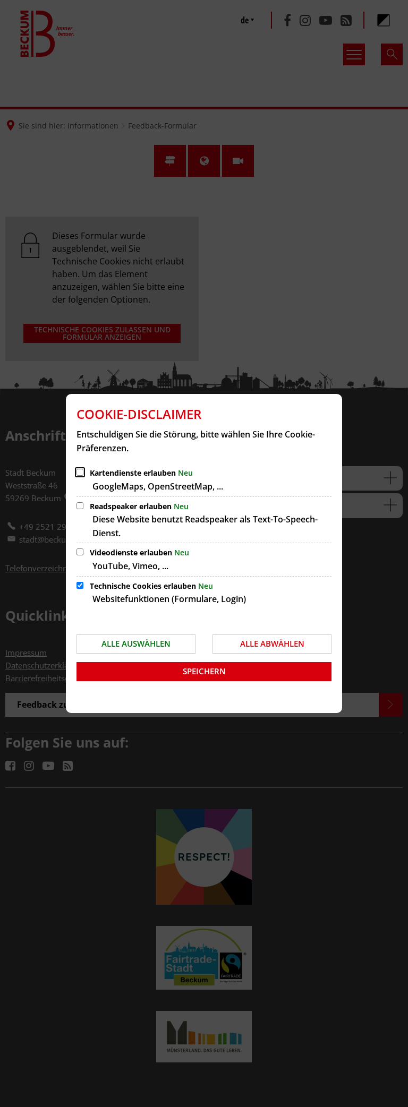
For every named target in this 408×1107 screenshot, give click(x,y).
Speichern (204, 671)
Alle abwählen (272, 643)
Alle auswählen (136, 643)
